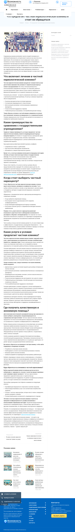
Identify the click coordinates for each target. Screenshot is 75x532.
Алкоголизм (26, 9)
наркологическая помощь (28, 414)
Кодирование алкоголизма (37, 507)
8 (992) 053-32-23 (10, 5)
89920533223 (58, 508)
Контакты (20, 14)
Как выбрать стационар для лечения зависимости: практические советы (17, 470)
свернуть (5, 504)
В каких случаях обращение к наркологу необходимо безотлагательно (39, 456)
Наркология (52, 9)
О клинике (9, 14)
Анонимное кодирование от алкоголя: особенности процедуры (17, 456)
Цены (62, 9)
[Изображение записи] (8, 455)
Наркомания (14, 9)
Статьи (6, 33)
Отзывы (31, 518)
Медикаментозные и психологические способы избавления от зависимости (40, 469)
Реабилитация (39, 9)
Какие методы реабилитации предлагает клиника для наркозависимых (40, 483)
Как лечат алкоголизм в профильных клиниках (17, 483)
